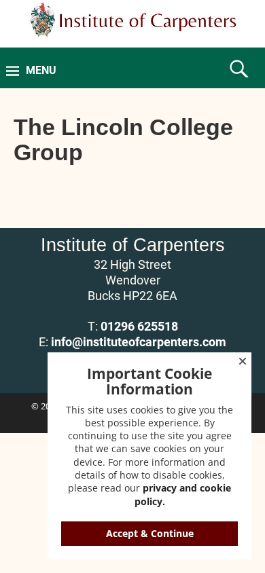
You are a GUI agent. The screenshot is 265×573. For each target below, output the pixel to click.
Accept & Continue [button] (150, 533)
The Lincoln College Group (123, 139)
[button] (242, 361)
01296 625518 (139, 326)
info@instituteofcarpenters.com (138, 342)
